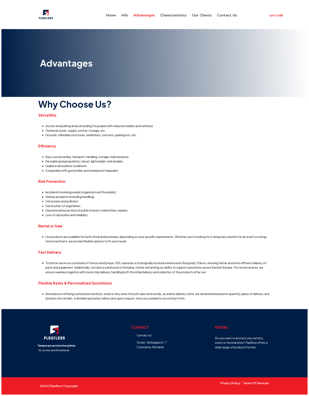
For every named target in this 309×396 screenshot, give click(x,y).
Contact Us (227, 15)
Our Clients (202, 15)
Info (124, 15)
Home (111, 15)
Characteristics (173, 15)
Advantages (144, 15)
